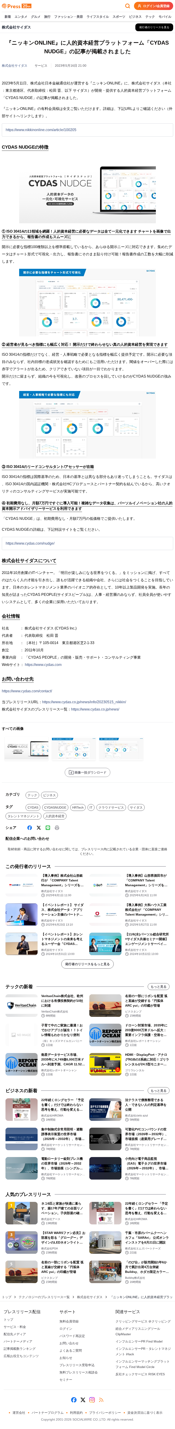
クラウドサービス (111, 807)
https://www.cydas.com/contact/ (27, 691)
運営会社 (19, 1412)
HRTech (78, 807)
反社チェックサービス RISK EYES (140, 1374)
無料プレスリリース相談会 (78, 1372)
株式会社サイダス (14, 65)
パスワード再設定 (72, 1336)
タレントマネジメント (23, 816)
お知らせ (65, 1358)
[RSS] (101, 1400)
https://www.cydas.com (43, 665)
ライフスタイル (98, 16)
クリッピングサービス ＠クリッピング (143, 1321)
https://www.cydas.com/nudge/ (30, 543)
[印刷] (57, 827)
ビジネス (135, 16)
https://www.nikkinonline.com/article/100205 (41, 130)
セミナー (65, 1379)
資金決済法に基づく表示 (144, 1412)
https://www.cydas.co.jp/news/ (95, 709)
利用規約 (76, 1412)
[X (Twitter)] (38, 827)
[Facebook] (29, 827)
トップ (6, 1297)
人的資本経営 (54, 816)
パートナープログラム (48, 1412)
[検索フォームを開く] (127, 6)
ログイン (65, 1328)
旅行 (47, 16)
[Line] (48, 827)
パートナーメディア (18, 1341)
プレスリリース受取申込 (77, 1365)
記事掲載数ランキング (20, 1348)
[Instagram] (92, 1400)
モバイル (165, 16)
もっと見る (159, 986)
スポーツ (119, 16)
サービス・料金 (15, 1327)
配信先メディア (15, 1334)
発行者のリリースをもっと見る (87, 964)
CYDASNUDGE (55, 807)
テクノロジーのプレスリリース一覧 (44, 1297)
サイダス (136, 807)
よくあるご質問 (70, 1350)
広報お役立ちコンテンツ (21, 1356)
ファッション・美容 (68, 16)
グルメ (36, 16)
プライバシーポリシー (105, 1412)
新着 (8, 16)
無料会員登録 (69, 1321)
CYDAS (33, 807)
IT (91, 807)
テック (150, 16)
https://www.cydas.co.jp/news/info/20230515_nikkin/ (84, 702)
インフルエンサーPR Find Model (139, 1341)
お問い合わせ (69, 1343)
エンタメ (21, 16)
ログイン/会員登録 (156, 6)
